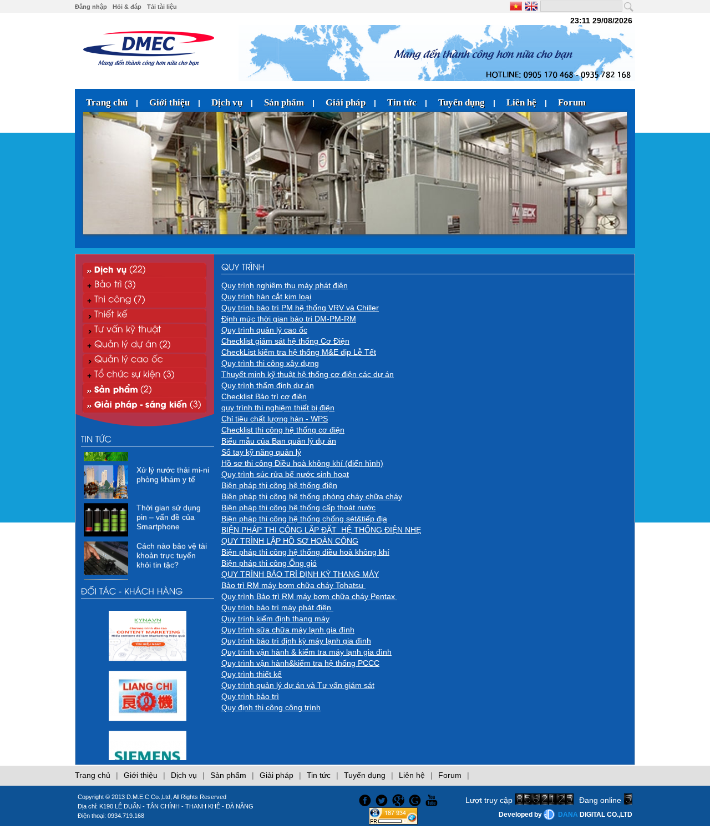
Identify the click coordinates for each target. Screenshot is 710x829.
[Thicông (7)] (144, 300)
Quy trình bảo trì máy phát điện (277, 607)
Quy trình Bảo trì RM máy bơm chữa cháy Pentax (309, 596)
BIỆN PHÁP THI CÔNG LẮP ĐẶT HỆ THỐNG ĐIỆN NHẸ (321, 529)
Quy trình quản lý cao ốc (264, 329)
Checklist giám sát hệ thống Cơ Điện (285, 340)
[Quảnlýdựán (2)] (144, 345)
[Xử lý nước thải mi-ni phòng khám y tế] (107, 487)
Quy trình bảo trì (250, 696)
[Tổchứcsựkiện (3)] (144, 375)
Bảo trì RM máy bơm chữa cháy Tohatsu (293, 585)
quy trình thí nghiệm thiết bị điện (277, 407)
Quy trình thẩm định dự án (267, 385)
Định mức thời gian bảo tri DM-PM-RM (288, 318)
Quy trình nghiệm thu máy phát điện (284, 285)
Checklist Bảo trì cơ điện (264, 396)
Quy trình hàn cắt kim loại (266, 296)
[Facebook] (363, 799)
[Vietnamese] (517, 6)
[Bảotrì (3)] (144, 285)
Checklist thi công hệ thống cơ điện (282, 429)
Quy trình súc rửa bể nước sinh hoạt (285, 474)
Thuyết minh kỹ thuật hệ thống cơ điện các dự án (307, 374)
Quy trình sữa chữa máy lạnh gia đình (287, 629)
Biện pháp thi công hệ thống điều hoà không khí (305, 551)
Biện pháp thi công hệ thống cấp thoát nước (298, 507)
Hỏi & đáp (127, 6)
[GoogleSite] (416, 799)
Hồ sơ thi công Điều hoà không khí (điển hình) (302, 463)
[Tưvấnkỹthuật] (144, 330)
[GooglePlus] (399, 799)
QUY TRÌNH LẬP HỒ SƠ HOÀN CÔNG (289, 540)
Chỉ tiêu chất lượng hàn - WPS (274, 418)
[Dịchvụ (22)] (144, 270)
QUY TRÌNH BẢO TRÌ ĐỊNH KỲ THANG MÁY (300, 574)
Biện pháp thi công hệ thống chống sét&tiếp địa (304, 518)
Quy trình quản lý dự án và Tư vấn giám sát (297, 685)
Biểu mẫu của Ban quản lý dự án (278, 440)
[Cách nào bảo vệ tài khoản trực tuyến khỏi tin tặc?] (107, 563)
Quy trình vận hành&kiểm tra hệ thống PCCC (300, 663)
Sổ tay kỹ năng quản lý (261, 452)
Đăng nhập (91, 6)
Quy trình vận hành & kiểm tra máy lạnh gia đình (306, 651)
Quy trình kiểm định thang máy (275, 618)
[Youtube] (433, 799)
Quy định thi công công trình (271, 707)
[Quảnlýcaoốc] (144, 360)
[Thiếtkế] (144, 315)
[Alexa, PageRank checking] (393, 821)
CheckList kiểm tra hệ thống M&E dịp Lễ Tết (298, 352)
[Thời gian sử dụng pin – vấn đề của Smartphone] (107, 525)
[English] (530, 6)
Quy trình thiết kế (251, 674)
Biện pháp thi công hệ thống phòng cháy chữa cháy (311, 496)
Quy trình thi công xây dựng (270, 363)
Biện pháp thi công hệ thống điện (279, 485)
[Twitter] (382, 799)
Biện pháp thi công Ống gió (269, 563)
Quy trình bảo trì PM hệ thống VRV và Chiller (300, 307)
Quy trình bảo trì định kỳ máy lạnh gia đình (296, 640)
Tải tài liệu (162, 6)
